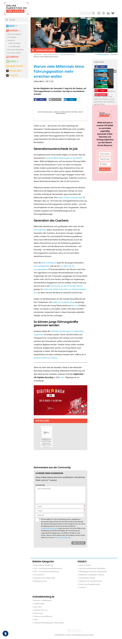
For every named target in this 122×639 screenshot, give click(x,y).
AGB (35, 620)
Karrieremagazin (14, 34)
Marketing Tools (40, 581)
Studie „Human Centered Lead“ (70, 197)
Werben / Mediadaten (43, 601)
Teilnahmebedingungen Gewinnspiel (49, 623)
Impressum (38, 613)
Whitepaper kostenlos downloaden (93, 572)
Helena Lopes (102, 54)
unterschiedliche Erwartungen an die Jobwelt (63, 158)
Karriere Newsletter (16, 50)
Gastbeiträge (39, 604)
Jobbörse (11, 40)
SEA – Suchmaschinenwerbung (46, 572)
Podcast (82, 587)
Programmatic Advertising (44, 578)
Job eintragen (15, 43)
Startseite (37, 54)
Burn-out (75, 305)
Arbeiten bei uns (40, 610)
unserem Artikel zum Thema (45, 358)
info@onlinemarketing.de (49, 528)
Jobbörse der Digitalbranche (90, 581)
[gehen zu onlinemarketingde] (98, 13)
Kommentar (40, 485)
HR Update (12, 37)
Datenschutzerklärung (62, 537)
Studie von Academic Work (63, 302)
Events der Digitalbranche (89, 584)
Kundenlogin (15, 47)
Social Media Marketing (43, 565)
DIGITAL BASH (15, 71)
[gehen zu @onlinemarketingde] (103, 13)
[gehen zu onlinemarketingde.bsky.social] (113, 13)
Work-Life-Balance (48, 262)
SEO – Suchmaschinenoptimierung (48, 568)
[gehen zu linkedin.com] (108, 13)
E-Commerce (39, 575)
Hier (63, 377)
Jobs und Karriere (51, 54)
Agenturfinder (85, 565)
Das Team (38, 607)
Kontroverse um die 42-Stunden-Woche (66, 286)
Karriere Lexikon (14, 53)
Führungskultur (40, 229)
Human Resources (67, 54)
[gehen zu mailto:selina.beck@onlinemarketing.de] (115, 71)
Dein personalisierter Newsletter (92, 568)
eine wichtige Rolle (41, 266)
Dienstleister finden (87, 578)
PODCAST (13, 75)
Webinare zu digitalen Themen (91, 575)
